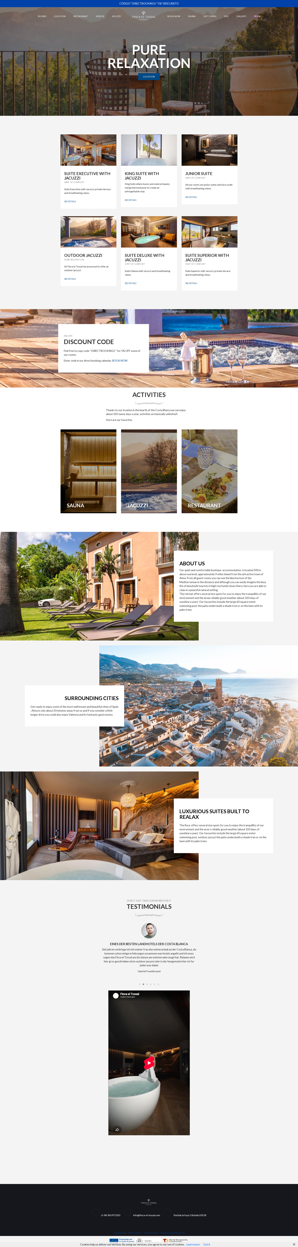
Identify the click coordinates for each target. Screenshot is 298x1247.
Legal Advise (120, 1233)
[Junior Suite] (209, 150)
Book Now (173, 16)
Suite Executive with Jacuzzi (87, 175)
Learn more (193, 1244)
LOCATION (149, 76)
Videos (100, 16)
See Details (70, 201)
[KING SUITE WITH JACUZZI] (149, 150)
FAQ (226, 16)
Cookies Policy (151, 1233)
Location (59, 16)
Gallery (241, 16)
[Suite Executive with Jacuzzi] (88, 150)
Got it (206, 1244)
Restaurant (80, 16)
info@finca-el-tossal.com (146, 1215)
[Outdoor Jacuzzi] (88, 232)
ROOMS (42, 16)
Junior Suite (198, 173)
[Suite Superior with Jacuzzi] (209, 232)
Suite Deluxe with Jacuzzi (144, 257)
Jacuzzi (116, 16)
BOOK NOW (119, 360)
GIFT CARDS (209, 16)
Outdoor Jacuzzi (83, 255)
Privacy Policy (135, 1233)
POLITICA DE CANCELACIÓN (173, 1233)
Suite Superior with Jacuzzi (207, 257)
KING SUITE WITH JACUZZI (142, 175)
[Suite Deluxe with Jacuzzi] (149, 232)
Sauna (192, 16)
